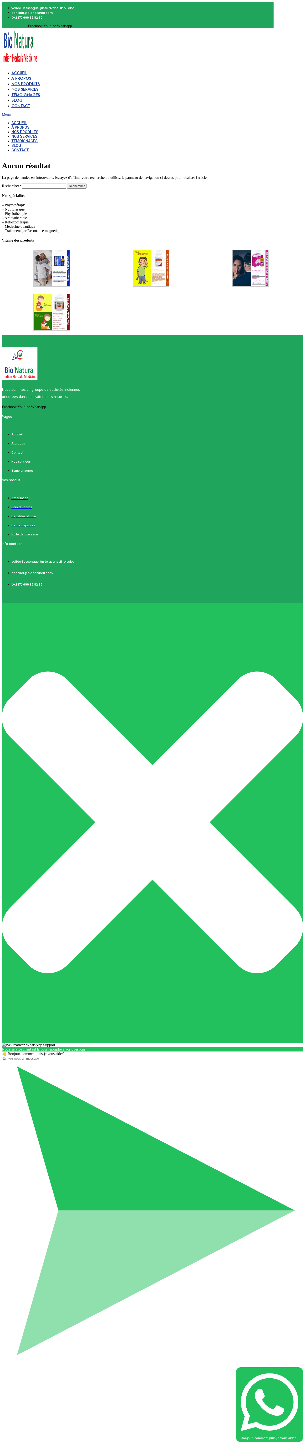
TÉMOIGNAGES (25, 95)
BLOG (17, 100)
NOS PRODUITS (25, 84)
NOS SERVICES (24, 89)
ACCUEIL (19, 73)
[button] (104, 114)
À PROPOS (21, 78)
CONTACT (20, 106)
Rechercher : (11, 186)
